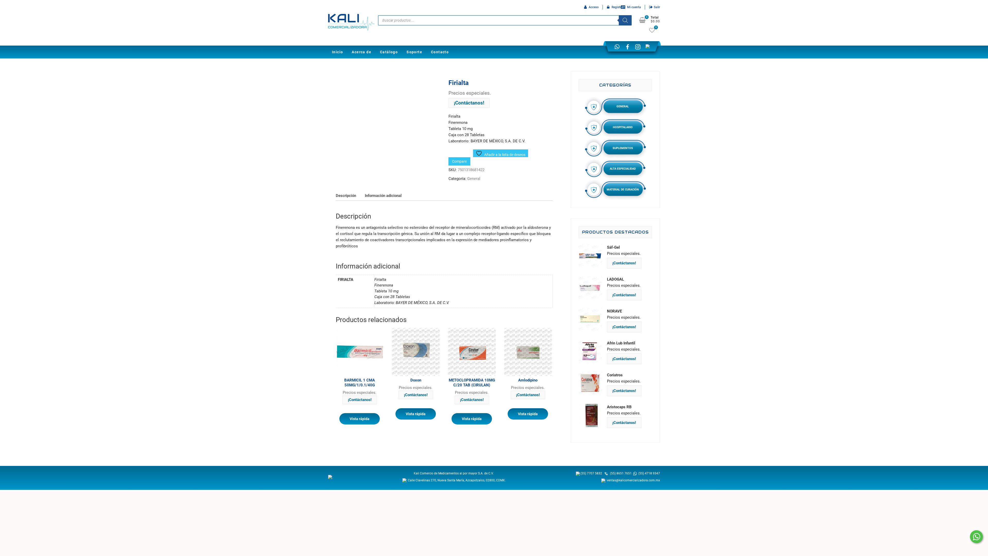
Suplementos (623, 148)
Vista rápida (359, 419)
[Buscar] (625, 20)
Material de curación (623, 189)
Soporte (414, 52)
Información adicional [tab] (383, 195)
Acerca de (361, 52)
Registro (617, 7)
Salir (657, 7)
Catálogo (389, 52)
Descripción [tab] (346, 195)
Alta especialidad (623, 168)
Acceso (594, 7)
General (473, 178)
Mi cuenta (634, 7)
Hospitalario (623, 127)
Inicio (337, 52)
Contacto (440, 52)
